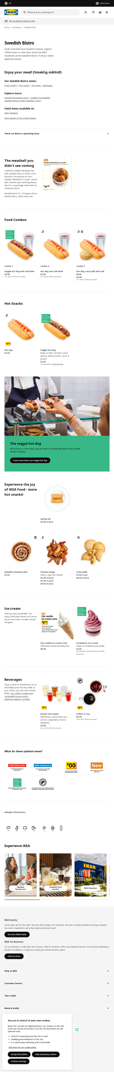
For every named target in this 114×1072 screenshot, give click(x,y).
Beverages (48, 85)
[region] (37, 1042)
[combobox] (49, 12)
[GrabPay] (76, 1029)
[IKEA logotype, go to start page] (11, 12)
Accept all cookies (19, 1054)
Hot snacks (24, 85)
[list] (57, 875)
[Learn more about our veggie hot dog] (57, 406)
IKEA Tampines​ (11, 113)
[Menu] (107, 12)
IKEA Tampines (58, 364)
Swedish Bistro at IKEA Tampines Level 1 (22, 100)
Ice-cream (36, 85)
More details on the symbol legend (20, 118)
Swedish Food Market (40, 97)
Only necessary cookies (45, 1054)
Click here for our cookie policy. (22, 1047)
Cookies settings (18, 1061)
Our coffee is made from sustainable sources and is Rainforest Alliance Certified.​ (18, 696)
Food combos (10, 85)
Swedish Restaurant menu (16, 97)
